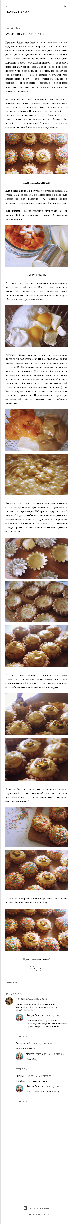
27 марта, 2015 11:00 (54, 1015)
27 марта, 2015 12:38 (41, 1076)
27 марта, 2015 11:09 (54, 1054)
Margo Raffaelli (24, 1009)
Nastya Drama (34, 1015)
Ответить (21, 1036)
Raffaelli (20, 998)
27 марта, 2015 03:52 (36, 999)
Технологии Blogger (39, 1208)
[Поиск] (65, 5)
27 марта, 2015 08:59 (41, 1043)
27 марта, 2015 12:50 (54, 1086)
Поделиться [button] (11, 981)
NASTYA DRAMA (17, 12)
